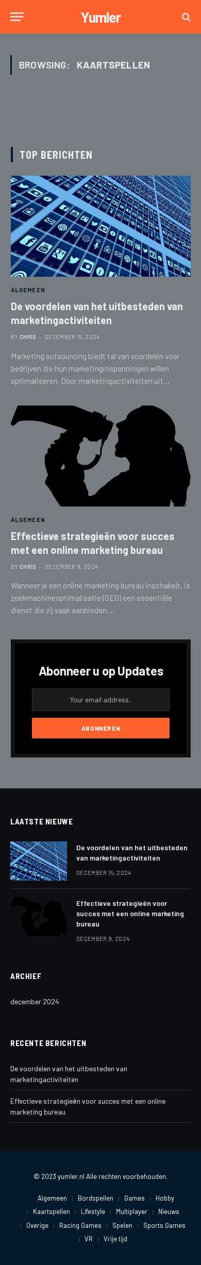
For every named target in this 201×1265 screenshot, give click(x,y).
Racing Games (80, 1225)
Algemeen (52, 1198)
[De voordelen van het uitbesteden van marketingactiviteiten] (101, 226)
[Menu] (17, 16)
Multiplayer (131, 1211)
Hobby (165, 1198)
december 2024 (34, 1001)
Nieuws (168, 1211)
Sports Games (164, 1225)
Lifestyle (93, 1211)
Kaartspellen (51, 1211)
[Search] (185, 16)
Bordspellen (95, 1198)
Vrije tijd (115, 1239)
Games (134, 1198)
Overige (37, 1225)
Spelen (122, 1225)
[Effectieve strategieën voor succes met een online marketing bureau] (101, 456)
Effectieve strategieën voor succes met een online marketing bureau (130, 913)
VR (89, 1239)
